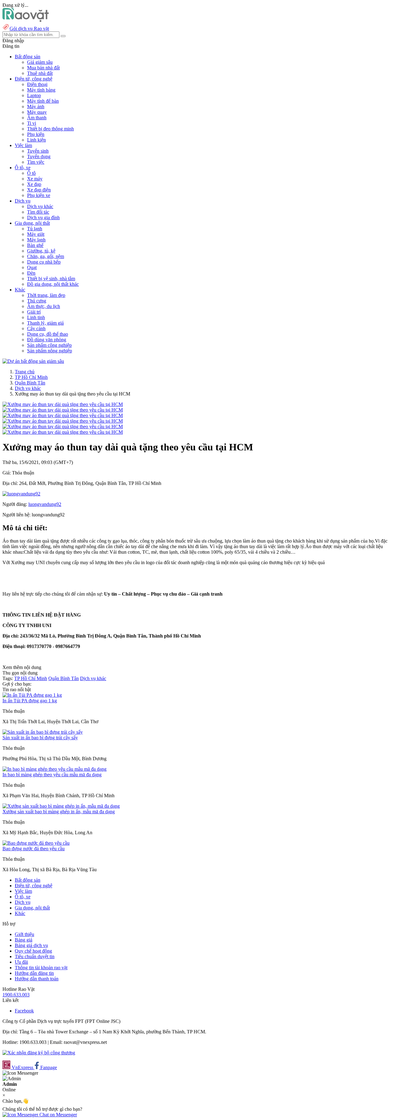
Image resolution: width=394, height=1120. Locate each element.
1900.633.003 (16, 994)
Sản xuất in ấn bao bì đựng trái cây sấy (40, 737)
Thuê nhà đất (40, 73)
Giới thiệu (24, 934)
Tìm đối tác (38, 212)
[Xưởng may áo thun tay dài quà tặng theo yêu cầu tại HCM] (62, 404)
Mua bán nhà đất (43, 67)
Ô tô (31, 173)
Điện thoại (37, 84)
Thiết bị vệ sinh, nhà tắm (51, 278)
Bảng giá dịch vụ (31, 945)
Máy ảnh (35, 106)
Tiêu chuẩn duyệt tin (34, 956)
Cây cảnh (36, 328)
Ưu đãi (21, 962)
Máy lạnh (36, 239)
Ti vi (31, 123)
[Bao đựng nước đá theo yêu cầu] (36, 843)
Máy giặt (35, 234)
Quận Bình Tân (30, 382)
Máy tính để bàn (43, 101)
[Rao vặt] (25, 20)
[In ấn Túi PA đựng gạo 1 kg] (32, 695)
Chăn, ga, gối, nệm (45, 256)
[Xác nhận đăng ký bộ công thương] (38, 1052)
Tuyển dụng (38, 156)
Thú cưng (36, 300)
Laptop (34, 95)
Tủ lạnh (34, 228)
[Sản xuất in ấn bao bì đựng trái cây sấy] (42, 732)
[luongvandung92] (21, 493)
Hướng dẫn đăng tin (34, 973)
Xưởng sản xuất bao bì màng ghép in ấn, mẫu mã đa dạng (58, 811)
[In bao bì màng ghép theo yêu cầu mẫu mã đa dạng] (54, 769)
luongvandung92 (44, 504)
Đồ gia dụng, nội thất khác (53, 284)
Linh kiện (36, 139)
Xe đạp (34, 184)
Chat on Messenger (57, 1114)
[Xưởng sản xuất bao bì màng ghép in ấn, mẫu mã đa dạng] (61, 806)
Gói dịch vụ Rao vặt (29, 28)
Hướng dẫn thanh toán (36, 978)
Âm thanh (36, 117)
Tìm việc (35, 162)
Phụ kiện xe (38, 195)
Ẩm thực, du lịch (43, 306)
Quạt (32, 267)
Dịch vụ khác (40, 206)
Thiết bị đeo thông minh (50, 128)
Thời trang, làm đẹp (46, 295)
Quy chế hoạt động (33, 951)
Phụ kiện (35, 134)
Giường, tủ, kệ (41, 250)
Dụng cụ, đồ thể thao (47, 334)
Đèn (31, 273)
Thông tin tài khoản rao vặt (41, 967)
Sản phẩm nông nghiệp (49, 350)
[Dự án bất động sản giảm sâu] (33, 361)
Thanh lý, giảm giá (45, 323)
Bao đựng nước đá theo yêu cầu (33, 848)
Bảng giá (23, 939)
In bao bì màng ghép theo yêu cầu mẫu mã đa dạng (52, 774)
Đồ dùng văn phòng (46, 339)
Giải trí (34, 311)
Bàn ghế (35, 245)
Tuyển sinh (38, 151)
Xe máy (34, 178)
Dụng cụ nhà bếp (44, 262)
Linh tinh (36, 317)
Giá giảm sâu (40, 62)
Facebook (24, 1010)
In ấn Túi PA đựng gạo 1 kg (29, 700)
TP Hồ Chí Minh (31, 377)
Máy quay (37, 112)
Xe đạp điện (39, 189)
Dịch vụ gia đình (43, 217)
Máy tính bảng (41, 89)
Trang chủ (24, 371)
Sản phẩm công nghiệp (49, 345)
